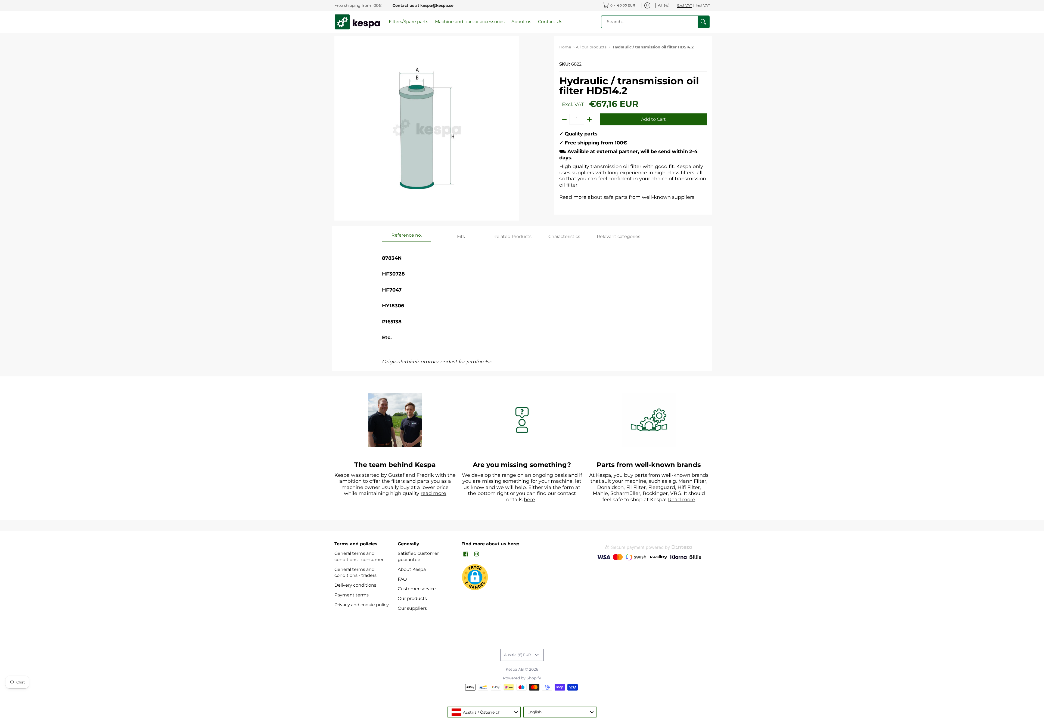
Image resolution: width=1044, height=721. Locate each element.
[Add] (589, 119)
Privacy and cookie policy (361, 604)
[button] (466, 554)
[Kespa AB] (357, 22)
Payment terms (351, 595)
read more (433, 493)
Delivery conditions (355, 585)
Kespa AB (515, 669)
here (529, 500)
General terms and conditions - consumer (359, 556)
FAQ (402, 579)
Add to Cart (653, 119)
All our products (591, 47)
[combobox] (484, 712)
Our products (412, 598)
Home (565, 47)
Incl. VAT (703, 5)
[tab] (406, 237)
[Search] (703, 22)
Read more (681, 500)
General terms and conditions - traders (355, 572)
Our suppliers (412, 608)
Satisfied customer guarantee (418, 556)
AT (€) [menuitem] (664, 5)
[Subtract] (564, 119)
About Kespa (412, 569)
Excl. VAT (684, 5)
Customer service (417, 588)
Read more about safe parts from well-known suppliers (626, 197)
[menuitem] (619, 5)
